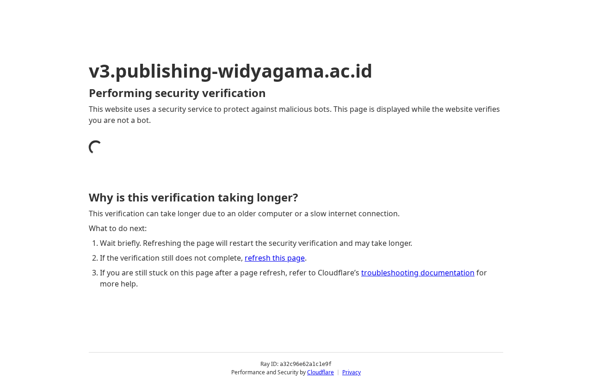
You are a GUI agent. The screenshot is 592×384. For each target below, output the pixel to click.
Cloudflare (320, 372)
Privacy (351, 372)
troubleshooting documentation (418, 273)
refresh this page (275, 258)
